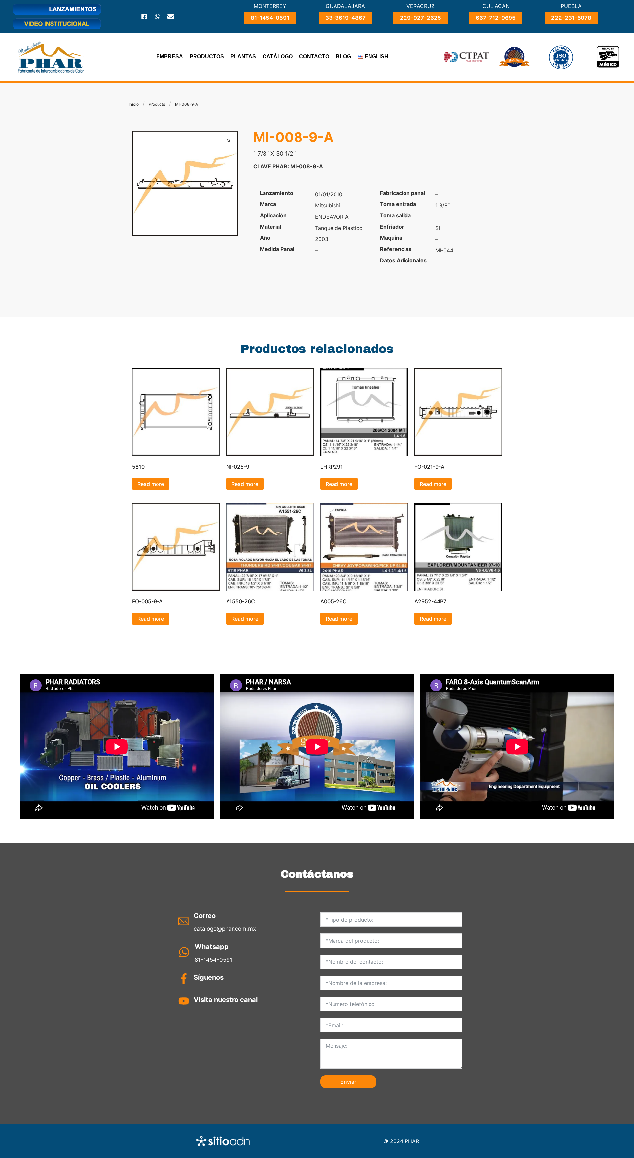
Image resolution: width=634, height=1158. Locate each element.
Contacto (314, 56)
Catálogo (278, 56)
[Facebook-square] (144, 16)
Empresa (169, 56)
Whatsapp (212, 947)
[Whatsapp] (157, 16)
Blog (343, 56)
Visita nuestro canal (226, 1000)
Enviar (348, 1081)
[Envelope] (170, 16)
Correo (205, 916)
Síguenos (209, 977)
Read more (150, 484)
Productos (207, 56)
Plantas (243, 56)
